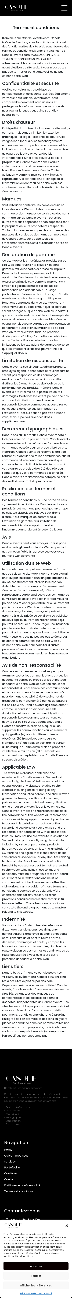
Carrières (10, 1173)
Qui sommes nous (16, 1156)
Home (8, 1150)
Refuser (36, 1276)
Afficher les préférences (36, 1285)
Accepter (36, 1266)
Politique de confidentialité (22, 1185)
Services (10, 1162)
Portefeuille (12, 1167)
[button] (67, 1225)
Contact (10, 1179)
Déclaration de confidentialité (36, 1293)
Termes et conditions (18, 1191)
